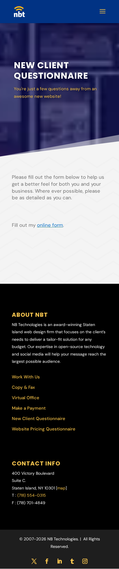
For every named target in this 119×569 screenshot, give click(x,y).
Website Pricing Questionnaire (43, 429)
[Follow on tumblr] (72, 561)
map (61, 488)
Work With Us (26, 377)
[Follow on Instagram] (85, 561)
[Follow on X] (34, 561)
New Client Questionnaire (38, 418)
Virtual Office (25, 398)
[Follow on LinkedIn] (59, 561)
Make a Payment (29, 408)
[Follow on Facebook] (47, 561)
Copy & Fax (23, 387)
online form (50, 225)
